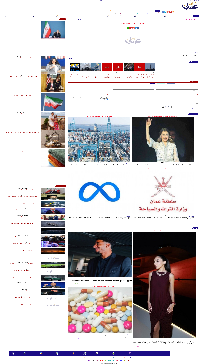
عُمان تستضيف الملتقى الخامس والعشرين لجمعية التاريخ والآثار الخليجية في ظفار (163, 168)
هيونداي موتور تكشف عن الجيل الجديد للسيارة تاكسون (22, 277)
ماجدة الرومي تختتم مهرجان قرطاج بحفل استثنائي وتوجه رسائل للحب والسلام (163, 116)
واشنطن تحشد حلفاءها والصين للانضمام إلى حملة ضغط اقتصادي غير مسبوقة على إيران (22, 76)
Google (4, 0)
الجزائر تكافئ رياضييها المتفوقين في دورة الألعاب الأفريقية (22, 304)
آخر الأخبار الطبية (136, 346)
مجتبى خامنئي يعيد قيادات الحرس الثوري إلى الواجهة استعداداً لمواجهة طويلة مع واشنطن (22, 196)
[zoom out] (81, 19)
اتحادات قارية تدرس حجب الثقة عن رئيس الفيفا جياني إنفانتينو (22, 283)
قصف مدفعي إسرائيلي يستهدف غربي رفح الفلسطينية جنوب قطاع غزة (143, 15)
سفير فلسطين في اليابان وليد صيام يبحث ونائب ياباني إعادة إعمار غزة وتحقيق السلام (22, 216)
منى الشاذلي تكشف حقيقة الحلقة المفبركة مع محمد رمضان (22, 57)
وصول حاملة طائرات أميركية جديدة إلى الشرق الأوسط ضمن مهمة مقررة (17, 15)
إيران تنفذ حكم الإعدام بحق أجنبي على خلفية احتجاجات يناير (43, 15)
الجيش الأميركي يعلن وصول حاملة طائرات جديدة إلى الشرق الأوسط (22, 223)
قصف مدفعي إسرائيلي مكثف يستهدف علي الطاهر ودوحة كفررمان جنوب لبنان (118, 76)
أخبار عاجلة (188, 19)
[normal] (80, 19)
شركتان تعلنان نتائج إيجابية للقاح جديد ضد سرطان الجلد (22, 243)
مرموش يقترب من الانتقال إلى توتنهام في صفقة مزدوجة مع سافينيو (100, 230)
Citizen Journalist (85, 354)
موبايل (25, 354)
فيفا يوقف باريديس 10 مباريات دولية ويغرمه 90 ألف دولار (94, 15)
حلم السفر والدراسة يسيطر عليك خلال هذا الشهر (22, 270)
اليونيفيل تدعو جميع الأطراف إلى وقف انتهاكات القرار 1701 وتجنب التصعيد (68, 15)
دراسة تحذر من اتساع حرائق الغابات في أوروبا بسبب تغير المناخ (22, 250)
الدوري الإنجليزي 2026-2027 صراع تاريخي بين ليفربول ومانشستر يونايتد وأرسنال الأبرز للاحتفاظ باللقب (22, 263)
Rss (73, 354)
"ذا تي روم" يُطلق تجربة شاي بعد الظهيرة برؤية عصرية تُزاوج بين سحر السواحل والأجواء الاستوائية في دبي (22, 132)
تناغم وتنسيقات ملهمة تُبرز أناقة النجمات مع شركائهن (22, 113)
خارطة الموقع (114, 354)
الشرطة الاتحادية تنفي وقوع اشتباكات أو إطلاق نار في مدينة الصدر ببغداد (170, 15)
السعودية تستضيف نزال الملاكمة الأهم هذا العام (22, 297)
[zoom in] (78, 19)
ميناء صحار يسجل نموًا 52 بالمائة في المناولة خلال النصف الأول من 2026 (99, 116)
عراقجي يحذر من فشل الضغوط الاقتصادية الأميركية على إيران (22, 189)
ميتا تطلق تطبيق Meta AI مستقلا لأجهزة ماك (99, 168)
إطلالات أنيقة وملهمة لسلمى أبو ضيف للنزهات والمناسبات (164, 230)
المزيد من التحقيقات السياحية (74, 283)
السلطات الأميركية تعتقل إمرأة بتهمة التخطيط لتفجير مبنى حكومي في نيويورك (139, 76)
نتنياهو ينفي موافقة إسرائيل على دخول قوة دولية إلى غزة (22, 209)
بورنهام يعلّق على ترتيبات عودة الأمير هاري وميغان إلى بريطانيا (22, 236)
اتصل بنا (41, 354)
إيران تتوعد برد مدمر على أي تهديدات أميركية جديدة (22, 95)
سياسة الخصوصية (13, 354)
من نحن (97, 354)
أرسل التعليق (195, 109)
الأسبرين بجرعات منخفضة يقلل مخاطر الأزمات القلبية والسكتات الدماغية (100, 286)
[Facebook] (171, 84)
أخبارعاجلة (193, 19)
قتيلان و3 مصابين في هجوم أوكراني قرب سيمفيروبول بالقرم (118, 15)
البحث (24, 0)
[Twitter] (161, 84)
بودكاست (129, 354)
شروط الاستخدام (105, 95)
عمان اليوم (8, 0)
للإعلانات (57, 354)
